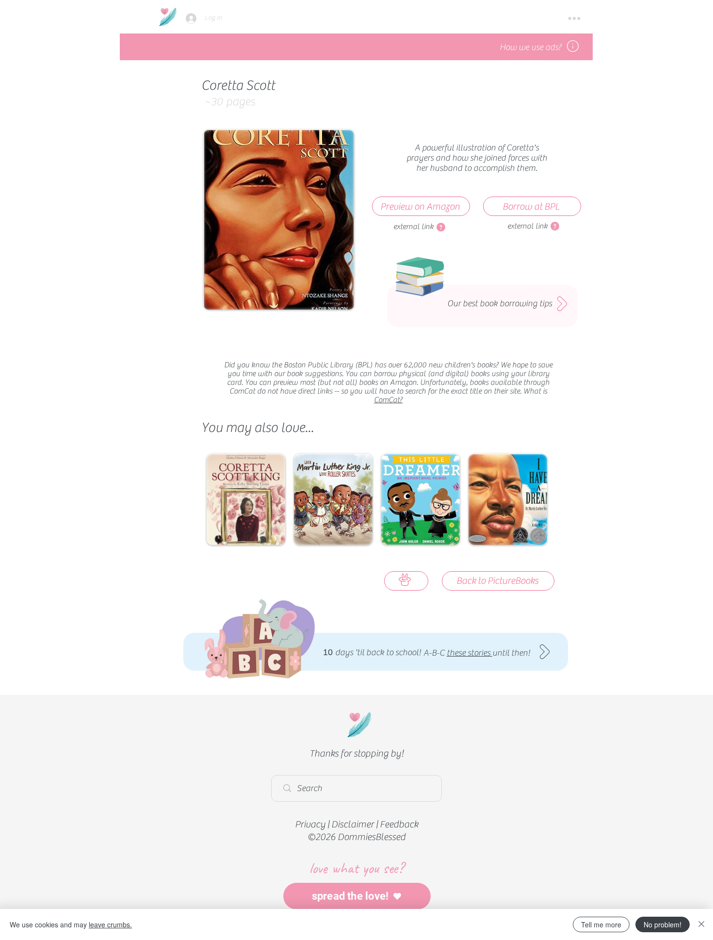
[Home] (167, 17)
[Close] (701, 924)
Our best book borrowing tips (499, 303)
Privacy (310, 824)
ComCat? (388, 400)
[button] (574, 18)
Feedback (399, 824)
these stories (469, 653)
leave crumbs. (110, 924)
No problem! (662, 924)
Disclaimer (352, 824)
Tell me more (601, 924)
